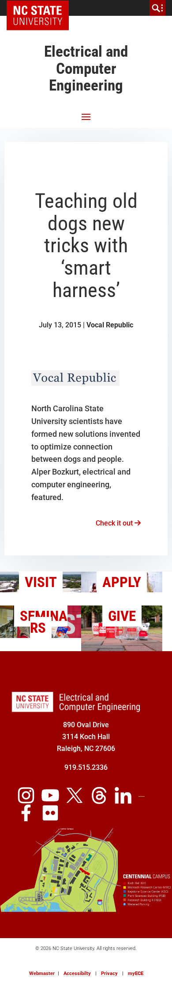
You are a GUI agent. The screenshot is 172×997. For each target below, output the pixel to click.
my (135, 973)
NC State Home (41, 7)
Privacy (109, 973)
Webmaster (42, 973)
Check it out (115, 523)
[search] (157, 8)
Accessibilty (77, 973)
